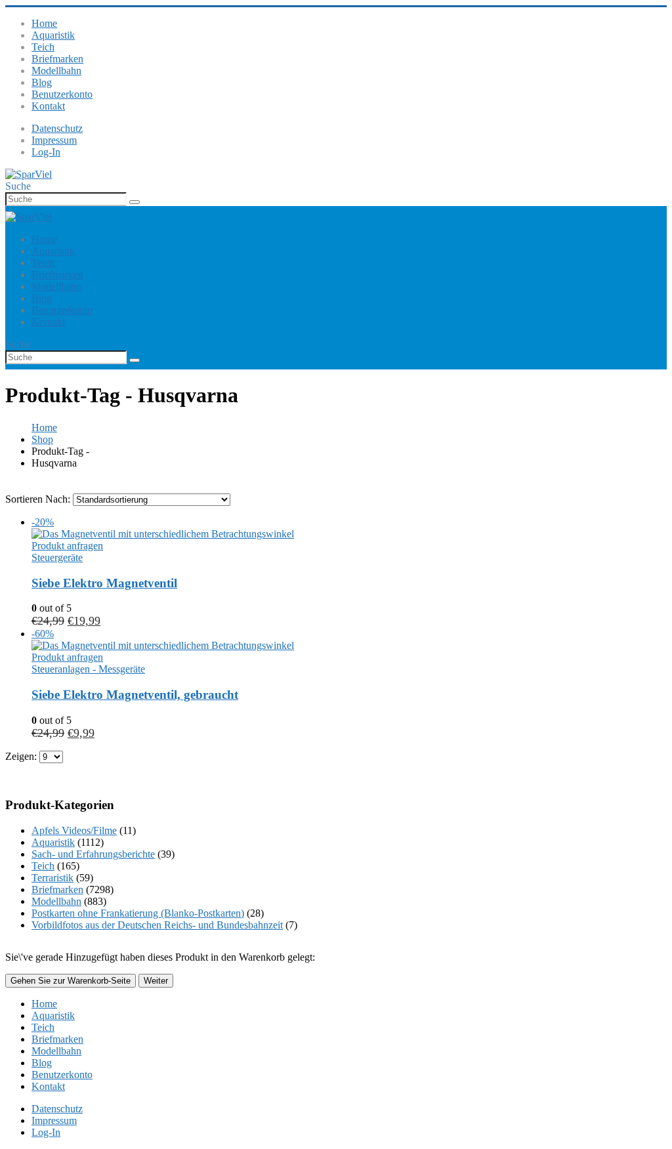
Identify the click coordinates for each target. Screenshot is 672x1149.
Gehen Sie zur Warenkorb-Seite (70, 981)
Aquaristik (53, 35)
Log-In (46, 151)
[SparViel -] (28, 174)
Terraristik (53, 877)
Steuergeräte (57, 557)
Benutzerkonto (62, 94)
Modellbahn (56, 70)
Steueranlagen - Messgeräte (88, 669)
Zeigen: (22, 756)
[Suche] (134, 202)
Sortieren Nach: (39, 499)
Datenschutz (57, 128)
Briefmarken (57, 58)
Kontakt (48, 106)
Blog (42, 82)
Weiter (156, 981)
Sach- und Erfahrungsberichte (93, 854)
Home (44, 23)
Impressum (54, 140)
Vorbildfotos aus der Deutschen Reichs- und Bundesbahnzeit (157, 924)
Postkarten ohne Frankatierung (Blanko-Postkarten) (138, 913)
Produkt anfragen (67, 545)
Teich (43, 46)
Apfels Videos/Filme (74, 830)
